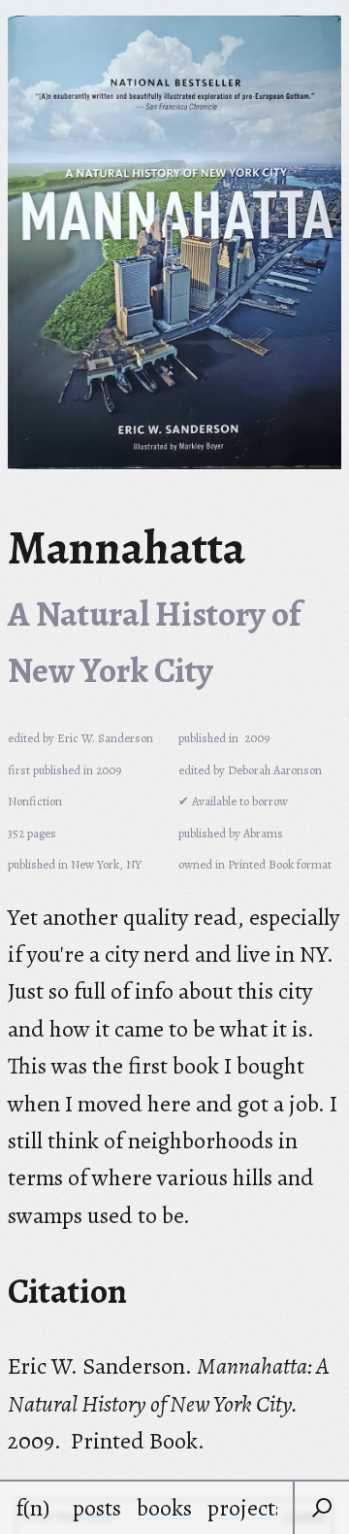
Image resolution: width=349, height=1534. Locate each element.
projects (245, 1507)
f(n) (32, 1507)
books (164, 1507)
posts (97, 1507)
